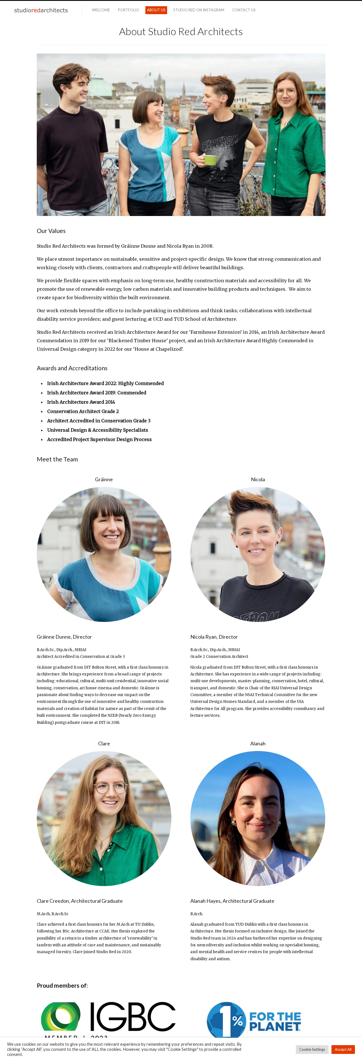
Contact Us (244, 10)
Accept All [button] (343, 1049)
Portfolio (128, 10)
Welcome (101, 10)
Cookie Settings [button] (312, 1049)
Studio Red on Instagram (198, 10)
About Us (156, 10)
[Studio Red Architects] (41, 10)
